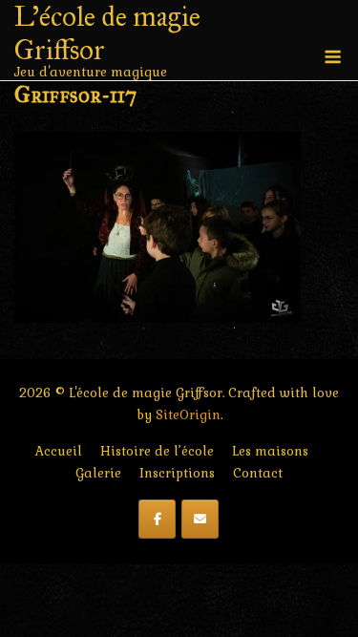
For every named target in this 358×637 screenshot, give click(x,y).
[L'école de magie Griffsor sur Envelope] (200, 519)
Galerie (98, 473)
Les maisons (270, 451)
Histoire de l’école (157, 451)
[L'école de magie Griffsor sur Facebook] (157, 519)
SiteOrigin (188, 415)
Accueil (58, 451)
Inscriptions (177, 473)
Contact (258, 473)
